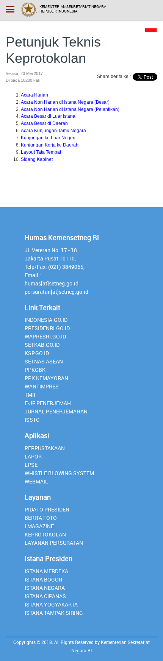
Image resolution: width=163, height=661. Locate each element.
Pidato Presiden (47, 509)
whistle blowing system (59, 473)
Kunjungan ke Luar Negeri (48, 137)
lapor (33, 456)
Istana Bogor (43, 579)
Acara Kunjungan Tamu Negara (53, 130)
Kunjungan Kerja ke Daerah (49, 145)
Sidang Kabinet (37, 159)
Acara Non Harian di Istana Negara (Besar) (65, 102)
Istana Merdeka (46, 571)
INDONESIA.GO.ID (46, 319)
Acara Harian (34, 95)
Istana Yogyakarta (51, 604)
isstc (32, 419)
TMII (30, 394)
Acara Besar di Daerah (44, 123)
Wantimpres (42, 386)
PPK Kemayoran (46, 378)
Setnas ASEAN (44, 361)
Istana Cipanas (45, 596)
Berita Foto (41, 517)
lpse (31, 464)
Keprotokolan (45, 534)
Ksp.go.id (37, 353)
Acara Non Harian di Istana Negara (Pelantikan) (70, 109)
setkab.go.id (42, 344)
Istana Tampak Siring (54, 612)
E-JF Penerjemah (48, 403)
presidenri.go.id (47, 328)
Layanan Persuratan (54, 542)
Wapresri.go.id (45, 336)
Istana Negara (45, 587)
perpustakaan (45, 448)
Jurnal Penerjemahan (56, 411)
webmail (36, 481)
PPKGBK (35, 369)
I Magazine (39, 526)
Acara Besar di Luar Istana (48, 116)
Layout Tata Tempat (41, 152)
